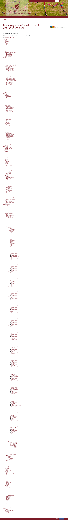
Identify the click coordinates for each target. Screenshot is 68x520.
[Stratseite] (17, 8)
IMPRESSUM (45, 1)
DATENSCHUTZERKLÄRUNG (37, 1)
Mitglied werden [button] (26, 17)
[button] (61, 519)
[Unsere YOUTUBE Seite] (62, 7)
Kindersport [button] (19, 17)
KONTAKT (30, 1)
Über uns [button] (33, 17)
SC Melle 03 (6, 19)
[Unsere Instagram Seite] (62, 3)
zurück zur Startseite (9, 37)
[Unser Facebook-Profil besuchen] (62, 5)
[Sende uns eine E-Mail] (57, 518)
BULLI (53, 1)
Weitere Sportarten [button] (40, 17)
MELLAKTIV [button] (13, 17)
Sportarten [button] (7, 17)
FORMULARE (49, 1)
